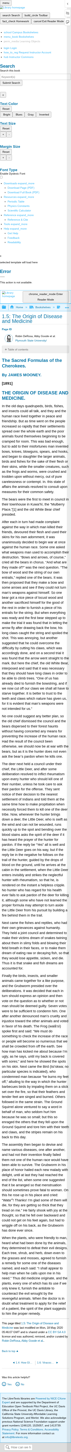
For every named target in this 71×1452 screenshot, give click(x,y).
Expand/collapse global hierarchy (6, 307)
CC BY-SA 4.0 (57, 1332)
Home (19, 307)
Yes (9, 1384)
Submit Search (11, 82)
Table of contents (18, 349)
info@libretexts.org (16, 1437)
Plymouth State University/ (31, 340)
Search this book (10, 70)
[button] (14, 237)
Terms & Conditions (31, 1429)
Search (7, 1447)
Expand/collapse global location (67, 306)
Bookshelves (43, 307)
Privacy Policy (10, 1429)
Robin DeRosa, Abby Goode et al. (23, 1340)
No (22, 1384)
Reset (5, 108)
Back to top (8, 1351)
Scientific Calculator (19, 210)
